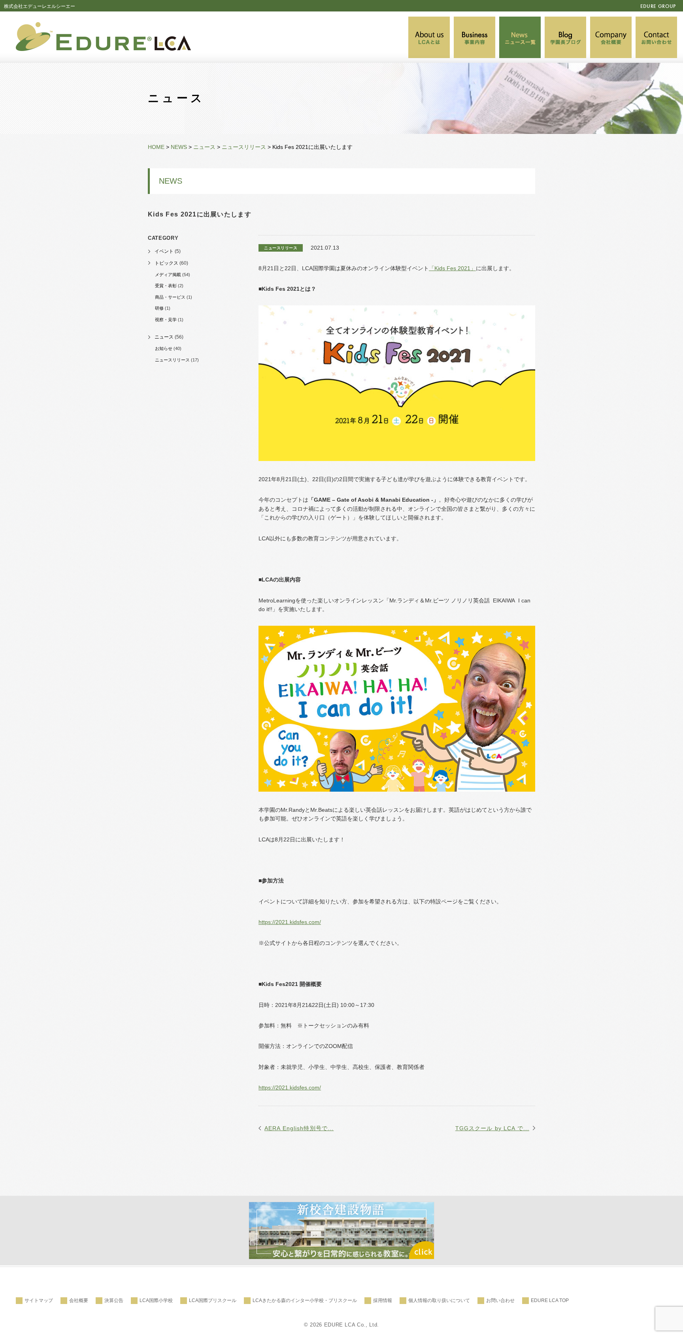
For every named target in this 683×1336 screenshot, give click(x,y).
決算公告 (113, 1300)
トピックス (166, 263)
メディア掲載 (168, 274)
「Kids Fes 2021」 (452, 268)
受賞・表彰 (166, 285)
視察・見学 (166, 319)
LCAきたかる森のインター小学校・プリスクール (305, 1300)
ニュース (164, 337)
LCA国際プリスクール (212, 1300)
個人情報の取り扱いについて (439, 1300)
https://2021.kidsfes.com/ (289, 922)
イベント (164, 251)
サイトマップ (39, 1300)
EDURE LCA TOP (550, 1300)
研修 (159, 308)
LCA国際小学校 (156, 1300)
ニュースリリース (172, 360)
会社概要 (78, 1300)
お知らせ (163, 348)
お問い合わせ (500, 1300)
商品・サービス (170, 297)
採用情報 (382, 1300)
